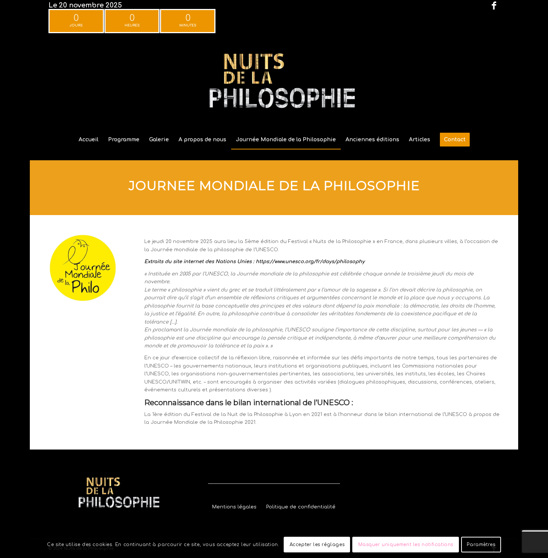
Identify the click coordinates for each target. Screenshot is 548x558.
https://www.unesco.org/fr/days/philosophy (310, 261)
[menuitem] (88, 139)
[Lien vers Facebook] (494, 5)
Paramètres (481, 545)
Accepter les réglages (317, 545)
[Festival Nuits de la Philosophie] (274, 83)
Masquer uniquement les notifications (406, 545)
